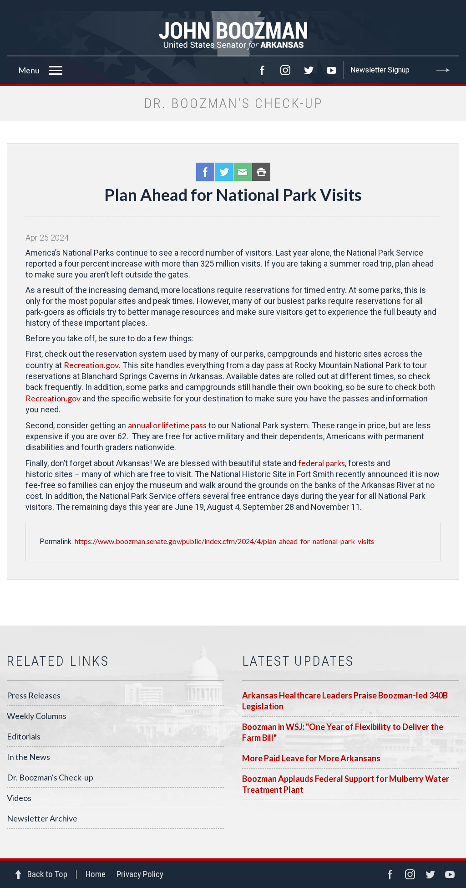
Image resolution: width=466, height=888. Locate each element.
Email (242, 172)
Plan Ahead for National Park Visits (233, 195)
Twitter (308, 70)
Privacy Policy (139, 874)
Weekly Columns (36, 716)
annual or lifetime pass (167, 425)
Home (96, 874)
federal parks (321, 463)
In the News (28, 757)
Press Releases (34, 695)
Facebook (262, 70)
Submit (443, 70)
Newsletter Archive (42, 818)
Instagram (285, 70)
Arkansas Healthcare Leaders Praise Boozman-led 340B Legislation (345, 700)
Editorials (24, 736)
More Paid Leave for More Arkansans (311, 758)
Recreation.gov (91, 365)
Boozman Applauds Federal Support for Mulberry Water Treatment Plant (345, 784)
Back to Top (47, 874)
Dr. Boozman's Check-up (50, 777)
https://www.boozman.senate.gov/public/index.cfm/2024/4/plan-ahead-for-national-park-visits (224, 541)
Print (261, 172)
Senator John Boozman (233, 33)
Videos (19, 798)
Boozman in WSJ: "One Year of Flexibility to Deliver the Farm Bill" (342, 732)
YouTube (331, 70)
